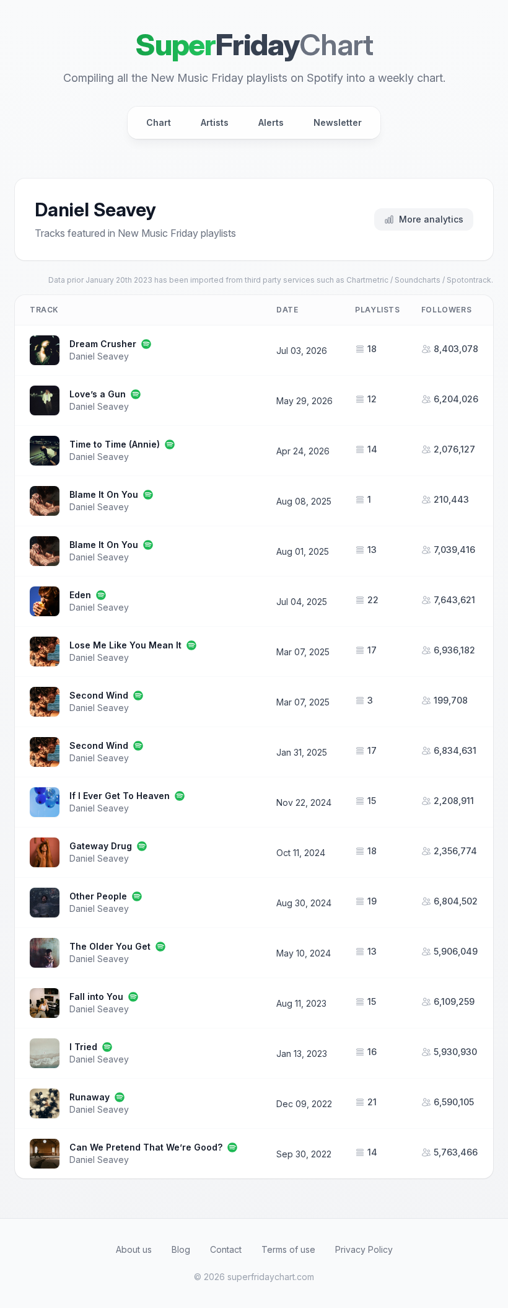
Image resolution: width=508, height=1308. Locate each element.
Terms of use (288, 1249)
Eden (80, 595)
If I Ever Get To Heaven (119, 795)
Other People (98, 896)
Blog (181, 1249)
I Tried (83, 1046)
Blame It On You (103, 494)
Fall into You (96, 996)
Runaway (89, 1097)
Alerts (271, 122)
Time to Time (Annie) (114, 444)
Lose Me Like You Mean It (125, 645)
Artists (215, 122)
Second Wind (98, 695)
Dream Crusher (102, 343)
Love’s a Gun (97, 394)
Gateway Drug (100, 846)
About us (134, 1249)
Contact (226, 1249)
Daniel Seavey (99, 356)
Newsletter (337, 122)
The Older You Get (110, 946)
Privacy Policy (364, 1249)
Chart (158, 122)
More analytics (431, 219)
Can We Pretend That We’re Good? (145, 1147)
